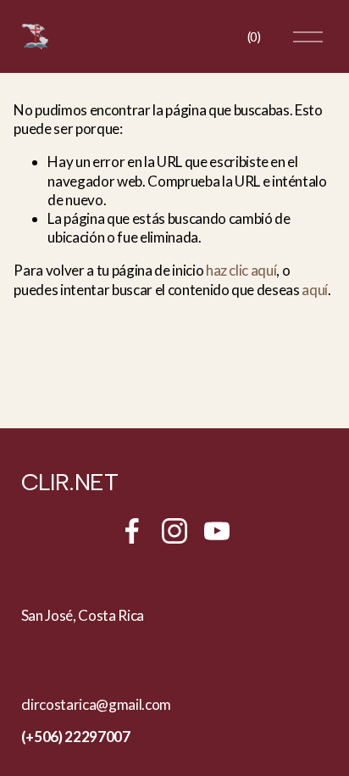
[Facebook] (132, 530)
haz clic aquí (241, 270)
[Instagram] (174, 530)
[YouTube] (216, 530)
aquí (315, 290)
